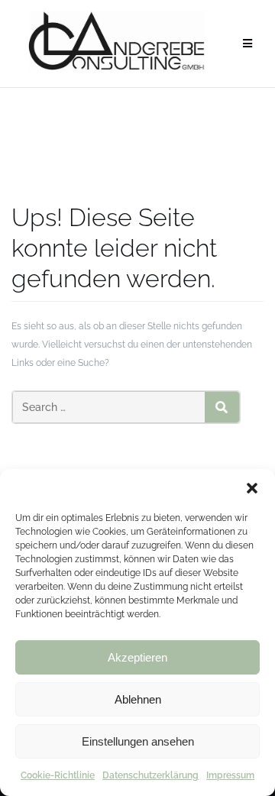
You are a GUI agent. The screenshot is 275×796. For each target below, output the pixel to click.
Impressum (230, 775)
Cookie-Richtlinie (58, 775)
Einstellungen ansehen (138, 741)
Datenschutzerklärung (150, 775)
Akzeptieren (137, 657)
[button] (252, 488)
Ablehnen (138, 699)
